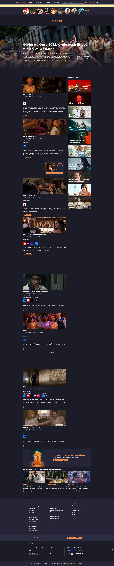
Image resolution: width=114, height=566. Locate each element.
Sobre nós (31, 547)
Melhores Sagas (32, 524)
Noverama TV (75, 505)
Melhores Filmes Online (30, 62)
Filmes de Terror (54, 508)
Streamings (74, 503)
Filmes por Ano (32, 528)
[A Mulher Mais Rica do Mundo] (54, 11)
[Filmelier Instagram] (42, 553)
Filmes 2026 (31, 512)
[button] (37, 553)
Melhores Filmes (32, 515)
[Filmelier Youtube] (50, 553)
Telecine (74, 514)
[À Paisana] (61, 11)
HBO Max (74, 512)
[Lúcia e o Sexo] (67, 11)
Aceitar (80, 563)
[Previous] (88, 469)
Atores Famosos (32, 526)
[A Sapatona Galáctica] (47, 11)
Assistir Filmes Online (33, 517)
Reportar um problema (56, 547)
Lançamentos (32, 510)
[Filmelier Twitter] (47, 553)
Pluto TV (74, 517)
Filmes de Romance (54, 516)
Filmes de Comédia (54, 514)
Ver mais (52, 520)
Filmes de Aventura (54, 518)
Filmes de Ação (53, 506)
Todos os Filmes (32, 521)
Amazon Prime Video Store (78, 508)
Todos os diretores (33, 530)
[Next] (90, 469)
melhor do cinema (47, 59)
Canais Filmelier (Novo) (34, 506)
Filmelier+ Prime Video (77, 510)
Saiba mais (28, 115)
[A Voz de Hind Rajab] (33, 11)
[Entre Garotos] (81, 11)
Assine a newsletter (61, 460)
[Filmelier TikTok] (52, 553)
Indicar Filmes (32, 508)
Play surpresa (56, 173)
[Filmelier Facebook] (45, 553)
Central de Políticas (72, 563)
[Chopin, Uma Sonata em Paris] (74, 11)
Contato (30, 550)
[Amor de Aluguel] (26, 11)
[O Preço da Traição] (40, 11)
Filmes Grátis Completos (34, 519)
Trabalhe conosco (37, 547)
